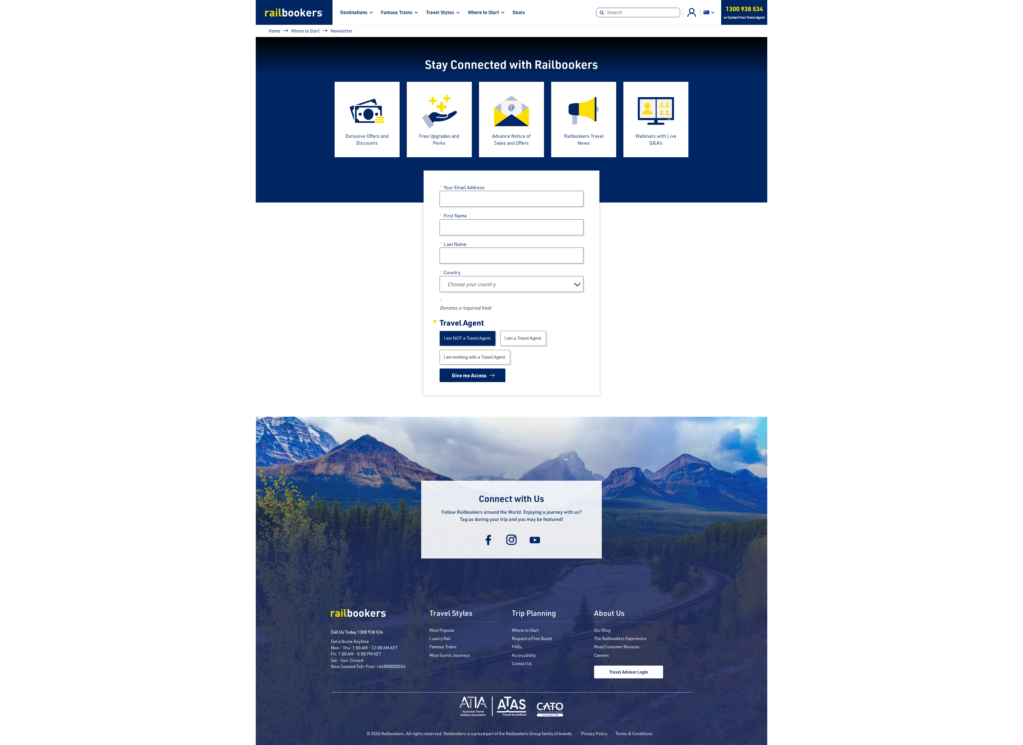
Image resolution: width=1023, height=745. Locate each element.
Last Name (455, 244)
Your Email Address (464, 187)
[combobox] (511, 284)
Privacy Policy (594, 733)
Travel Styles (440, 12)
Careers (601, 655)
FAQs (517, 646)
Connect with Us (511, 498)
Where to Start (483, 12)
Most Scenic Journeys (449, 655)
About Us (609, 613)
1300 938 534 (370, 632)
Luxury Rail (439, 638)
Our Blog (602, 630)
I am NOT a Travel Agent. (467, 338)
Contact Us (522, 663)
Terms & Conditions (633, 733)
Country (452, 272)
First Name (455, 215)
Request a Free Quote (532, 638)
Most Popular (441, 630)
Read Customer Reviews (617, 646)
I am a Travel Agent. (523, 338)
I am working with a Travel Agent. (475, 357)
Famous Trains (396, 12)
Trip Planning (534, 613)
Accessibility (524, 655)
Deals (519, 12)
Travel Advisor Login (628, 672)
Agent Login (692, 12)
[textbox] (511, 284)
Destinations (353, 12)
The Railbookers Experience (620, 638)
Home (274, 31)
